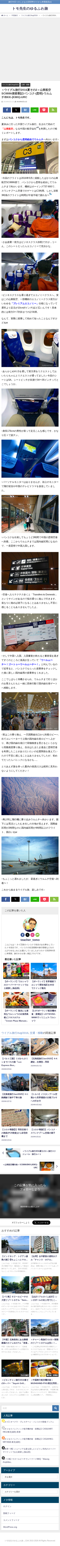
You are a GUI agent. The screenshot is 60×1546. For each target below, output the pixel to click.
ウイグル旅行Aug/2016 (10, 84)
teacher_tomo (30, 939)
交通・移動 (25, 84)
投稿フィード (9, 1513)
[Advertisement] (30, 49)
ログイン (7, 1506)
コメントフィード (11, 1520)
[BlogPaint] (30, 159)
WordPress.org (10, 1527)
